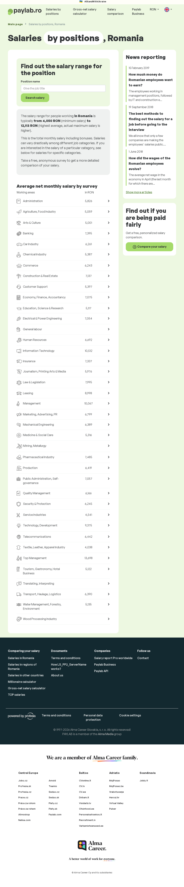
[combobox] (61, 88)
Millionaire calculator (22, 682)
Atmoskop (24, 814)
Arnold (52, 780)
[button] (168, 9)
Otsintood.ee (86, 808)
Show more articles (139, 192)
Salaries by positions (53, 11)
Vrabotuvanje (116, 791)
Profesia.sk (24, 786)
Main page (15, 24)
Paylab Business (138, 11)
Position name (30, 81)
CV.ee (82, 791)
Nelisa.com (24, 820)
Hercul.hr (114, 797)
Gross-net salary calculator (84, 11)
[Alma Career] (92, 846)
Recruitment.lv (87, 820)
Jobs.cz (22, 780)
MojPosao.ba (116, 786)
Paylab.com (55, 814)
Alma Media (106, 734)
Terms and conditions (65, 658)
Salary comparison (115, 11)
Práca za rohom (26, 803)
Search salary (35, 97)
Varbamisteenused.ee (91, 825)
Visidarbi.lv (85, 803)
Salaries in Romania (21, 658)
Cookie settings (130, 715)
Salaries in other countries (26, 675)
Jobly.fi (144, 780)
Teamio (53, 786)
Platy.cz (53, 803)
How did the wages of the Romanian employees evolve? (149, 163)
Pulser (112, 808)
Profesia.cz (24, 791)
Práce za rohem (27, 808)
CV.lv (82, 786)
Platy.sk (53, 808)
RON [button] (153, 9)
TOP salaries (16, 694)
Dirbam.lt (84, 797)
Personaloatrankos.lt (90, 814)
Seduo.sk (54, 797)
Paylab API (101, 671)
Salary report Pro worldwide (113, 658)
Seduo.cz (54, 791)
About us (57, 675)
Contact (143, 658)
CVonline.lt (85, 780)
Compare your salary (152, 246)
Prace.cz (23, 797)
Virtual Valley (116, 803)
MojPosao (114, 780)
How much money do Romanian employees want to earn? (151, 79)
